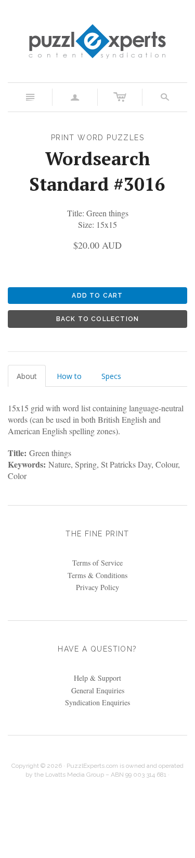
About (27, 376)
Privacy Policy (97, 587)
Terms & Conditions (97, 575)
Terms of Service (97, 563)
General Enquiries (97, 690)
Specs (111, 376)
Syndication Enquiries (97, 702)
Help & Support (97, 678)
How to (69, 376)
